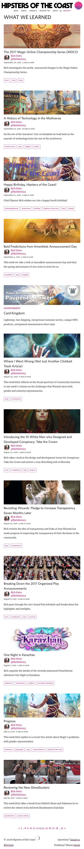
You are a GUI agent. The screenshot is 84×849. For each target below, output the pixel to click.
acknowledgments (11, 208)
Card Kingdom (14, 313)
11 (34, 828)
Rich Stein (16, 55)
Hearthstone (20, 683)
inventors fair (10, 147)
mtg (13, 80)
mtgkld (27, 147)
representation (38, 749)
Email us (75, 839)
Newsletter (45, 11)
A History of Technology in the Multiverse (32, 118)
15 (46, 828)
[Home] (42, 5)
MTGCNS (32, 470)
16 (50, 828)
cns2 (6, 470)
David (77, 845)
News (16, 11)
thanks (71, 208)
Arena (23, 11)
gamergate (19, 749)
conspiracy (16, 470)
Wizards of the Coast (54, 749)
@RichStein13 (18, 59)
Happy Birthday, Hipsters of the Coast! (30, 184)
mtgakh (25, 275)
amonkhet (8, 275)
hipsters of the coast (51, 208)
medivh (31, 683)
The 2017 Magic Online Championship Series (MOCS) (41, 52)
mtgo (21, 80)
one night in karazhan (45, 683)
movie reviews (23, 816)
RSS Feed (8, 845)
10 (31, 828)
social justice (16, 399)
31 (62, 828)
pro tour (32, 617)
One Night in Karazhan (19, 655)
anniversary (26, 208)
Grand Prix (15, 617)
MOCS (7, 80)
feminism (8, 749)
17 (53, 828)
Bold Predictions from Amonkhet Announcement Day (40, 246)
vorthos (36, 147)
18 (57, 828)
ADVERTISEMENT (12, 308)
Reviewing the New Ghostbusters (27, 787)
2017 (6, 617)
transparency (16, 546)
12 (37, 828)
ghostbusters (10, 816)
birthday (37, 208)
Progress (10, 721)
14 (43, 828)
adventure (8, 683)
